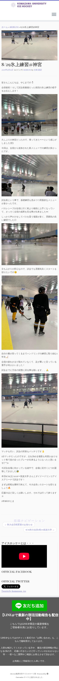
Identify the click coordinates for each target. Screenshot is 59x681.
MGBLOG (14, 27)
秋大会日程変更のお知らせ (19, 524)
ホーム (5, 27)
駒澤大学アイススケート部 (26, 674)
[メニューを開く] (54, 14)
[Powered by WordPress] (47, 673)
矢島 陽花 (38, 70)
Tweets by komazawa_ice (14, 591)
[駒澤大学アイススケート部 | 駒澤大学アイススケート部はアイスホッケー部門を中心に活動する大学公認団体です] (29, 5)
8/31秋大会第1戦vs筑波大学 (40, 529)
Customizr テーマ (22, 677)
